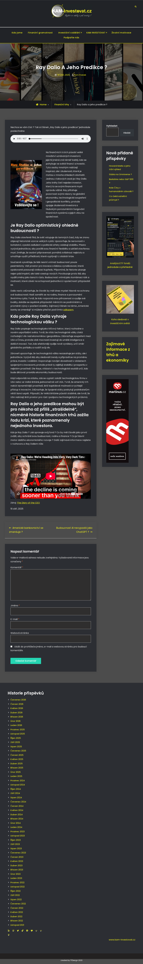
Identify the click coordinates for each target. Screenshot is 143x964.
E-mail (14, 619)
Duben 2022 (16, 916)
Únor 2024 (15, 823)
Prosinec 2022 (17, 882)
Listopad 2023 (17, 835)
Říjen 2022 (15, 890)
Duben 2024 (16, 814)
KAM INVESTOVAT (95, 32)
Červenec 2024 (18, 801)
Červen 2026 (16, 704)
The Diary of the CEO (28, 502)
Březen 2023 (16, 869)
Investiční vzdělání (69, 32)
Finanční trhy (61, 104)
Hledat (127, 132)
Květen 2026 (16, 708)
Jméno (15, 605)
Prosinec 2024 (17, 780)
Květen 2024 (16, 810)
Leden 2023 (16, 878)
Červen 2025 (16, 755)
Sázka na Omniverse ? (120, 174)
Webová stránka (19, 633)
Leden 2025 (16, 776)
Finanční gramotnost (40, 32)
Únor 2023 (15, 873)
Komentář (16, 567)
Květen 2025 (16, 759)
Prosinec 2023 (17, 831)
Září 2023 (15, 844)
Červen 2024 (16, 806)
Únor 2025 (15, 772)
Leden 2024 (16, 827)
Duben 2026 (16, 712)
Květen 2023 (16, 861)
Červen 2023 (16, 856)
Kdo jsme (17, 32)
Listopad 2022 (17, 886)
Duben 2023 (16, 865)
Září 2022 (15, 895)
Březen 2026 (16, 716)
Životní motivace (121, 32)
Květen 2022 (16, 912)
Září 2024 (15, 793)
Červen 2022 (16, 907)
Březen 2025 (16, 767)
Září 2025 (15, 742)
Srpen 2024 (16, 797)
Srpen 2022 (16, 899)
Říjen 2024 (15, 789)
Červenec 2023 (18, 852)
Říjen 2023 (15, 840)
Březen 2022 (16, 920)
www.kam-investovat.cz (122, 939)
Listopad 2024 (17, 784)
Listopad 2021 (17, 924)
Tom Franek (80, 74)
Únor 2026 (15, 721)
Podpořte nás (71, 37)
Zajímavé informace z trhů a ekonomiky (118, 352)
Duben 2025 (16, 763)
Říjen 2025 (15, 738)
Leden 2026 (16, 725)
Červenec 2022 (18, 903)
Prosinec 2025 (17, 729)
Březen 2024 (16, 818)
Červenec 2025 (18, 750)
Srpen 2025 (16, 746)
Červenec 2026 (18, 699)
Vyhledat (111, 125)
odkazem (68, 309)
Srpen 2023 (16, 848)
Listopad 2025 (17, 733)
